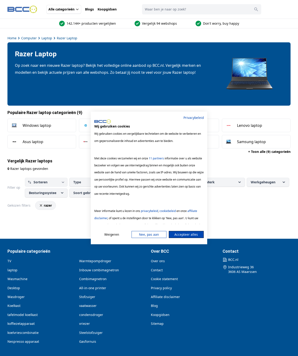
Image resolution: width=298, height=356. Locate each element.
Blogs (89, 9)
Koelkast (13, 305)
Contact (157, 270)
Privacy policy (161, 288)
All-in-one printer (92, 288)
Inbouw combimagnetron (99, 270)
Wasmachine (17, 279)
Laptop (46, 38)
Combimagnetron (93, 279)
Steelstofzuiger (91, 332)
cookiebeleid (167, 211)
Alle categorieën (61, 9)
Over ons (158, 261)
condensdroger (91, 314)
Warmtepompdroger (95, 261)
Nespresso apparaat (23, 341)
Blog (154, 305)
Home (12, 38)
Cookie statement (164, 279)
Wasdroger (16, 297)
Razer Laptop (67, 38)
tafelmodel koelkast (22, 314)
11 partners (156, 158)
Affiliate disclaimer (165, 297)
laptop (12, 270)
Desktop (13, 288)
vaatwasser (88, 305)
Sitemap (157, 323)
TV (9, 261)
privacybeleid (149, 211)
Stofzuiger (87, 297)
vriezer (84, 323)
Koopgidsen (107, 9)
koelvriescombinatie (23, 332)
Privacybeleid (193, 117)
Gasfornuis (87, 341)
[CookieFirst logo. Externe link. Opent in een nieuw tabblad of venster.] (102, 121)
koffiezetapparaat (21, 323)
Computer (29, 38)
